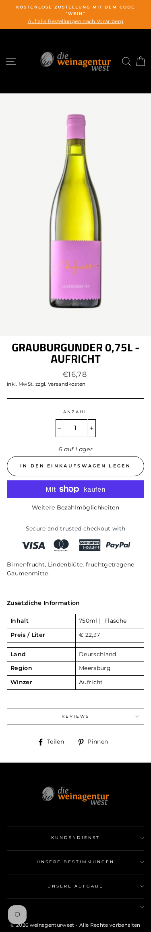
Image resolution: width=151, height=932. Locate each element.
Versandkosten (66, 384)
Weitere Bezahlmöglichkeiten (75, 507)
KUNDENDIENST (75, 837)
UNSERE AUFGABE (76, 886)
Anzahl (75, 411)
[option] (75, 14)
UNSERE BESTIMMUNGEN (75, 861)
